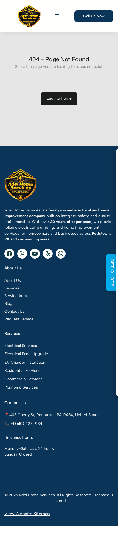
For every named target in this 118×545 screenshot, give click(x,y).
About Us (12, 280)
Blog (8, 303)
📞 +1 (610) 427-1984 (23, 423)
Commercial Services (23, 379)
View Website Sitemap (27, 513)
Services (11, 288)
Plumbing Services (21, 387)
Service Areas (16, 296)
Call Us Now (94, 16)
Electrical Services (20, 345)
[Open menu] (57, 16)
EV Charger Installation (24, 362)
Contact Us (14, 311)
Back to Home (59, 98)
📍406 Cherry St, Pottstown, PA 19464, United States (51, 415)
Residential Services (22, 370)
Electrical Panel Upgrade (26, 354)
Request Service (18, 319)
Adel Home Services (37, 495)
